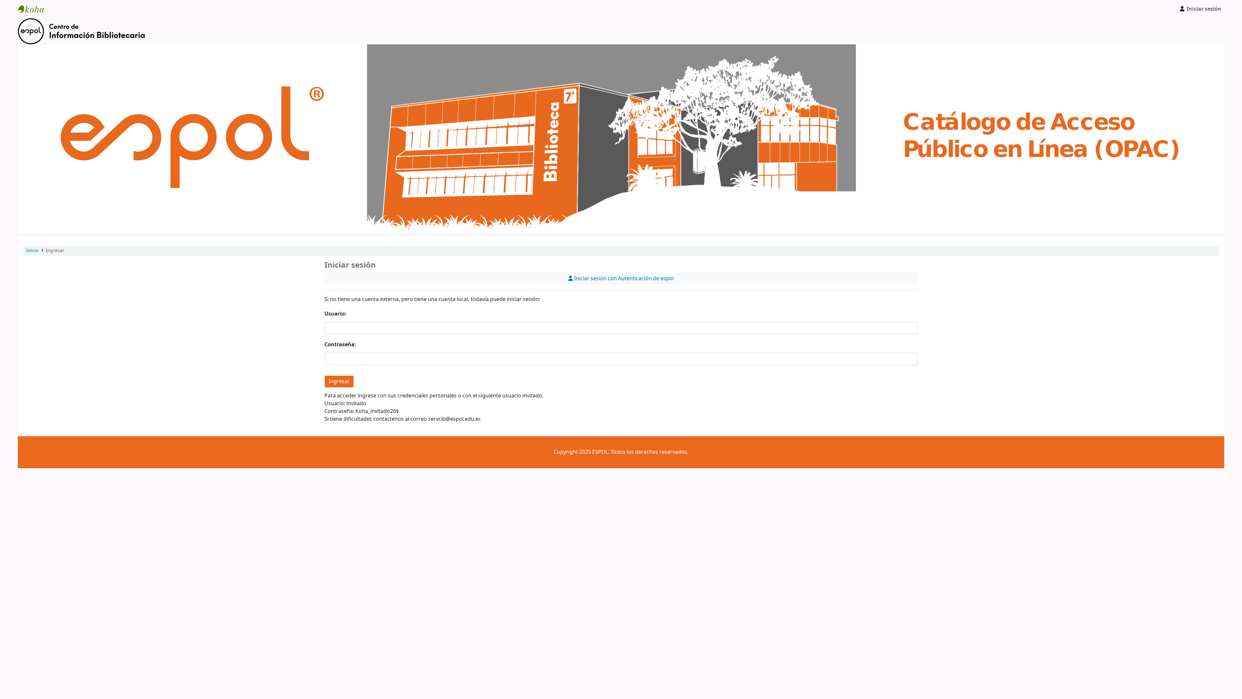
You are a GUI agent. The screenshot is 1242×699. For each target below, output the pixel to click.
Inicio (32, 250)
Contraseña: (340, 345)
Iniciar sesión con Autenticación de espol (623, 279)
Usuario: (335, 314)
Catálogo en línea (34, 9)
